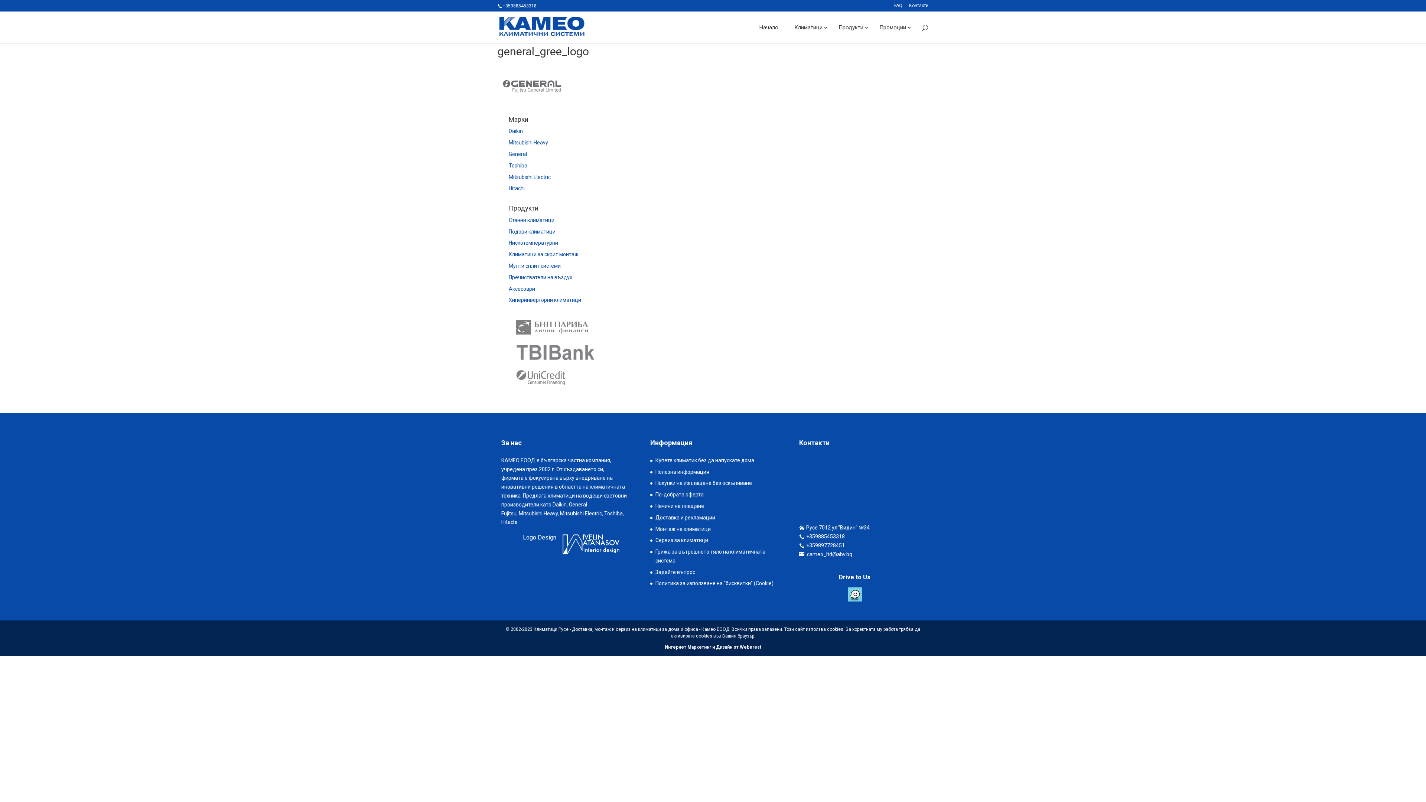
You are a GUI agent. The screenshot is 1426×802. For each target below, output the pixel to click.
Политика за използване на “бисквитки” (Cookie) (714, 583)
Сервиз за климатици (681, 540)
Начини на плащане (679, 506)
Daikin (516, 131)
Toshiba (518, 166)
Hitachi (517, 188)
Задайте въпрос (675, 572)
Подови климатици (532, 232)
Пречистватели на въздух (540, 277)
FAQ (898, 5)
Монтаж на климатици (683, 529)
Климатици (808, 27)
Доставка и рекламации (685, 518)
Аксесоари (522, 289)
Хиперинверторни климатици (545, 300)
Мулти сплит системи (535, 266)
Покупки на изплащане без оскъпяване (703, 483)
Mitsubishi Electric (530, 177)
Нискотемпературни (533, 243)
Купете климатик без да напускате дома (704, 460)
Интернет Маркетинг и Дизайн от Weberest (713, 647)
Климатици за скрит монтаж (544, 254)
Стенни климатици (531, 220)
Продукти (851, 27)
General (518, 154)
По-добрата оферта (679, 495)
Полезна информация (682, 472)
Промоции (892, 27)
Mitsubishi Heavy (528, 143)
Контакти (918, 5)
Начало (768, 27)
